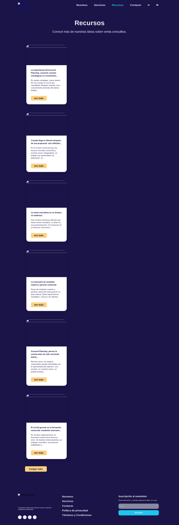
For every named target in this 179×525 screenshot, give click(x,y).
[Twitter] (30, 517)
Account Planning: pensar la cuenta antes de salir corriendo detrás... (45, 354)
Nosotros (82, 5)
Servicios (99, 5)
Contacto (135, 5)
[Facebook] (35, 517)
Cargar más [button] (36, 469)
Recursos (118, 5)
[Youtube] (25, 517)
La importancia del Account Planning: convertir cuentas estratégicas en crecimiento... (44, 73)
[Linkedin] (20, 517)
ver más (39, 98)
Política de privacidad (75, 510)
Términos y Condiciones (77, 515)
